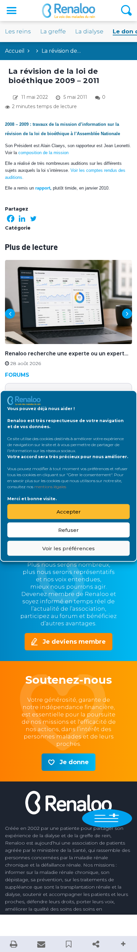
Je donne (74, 762)
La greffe (53, 31)
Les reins (18, 31)
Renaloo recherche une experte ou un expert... (66, 353)
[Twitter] (33, 219)
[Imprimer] (13, 944)
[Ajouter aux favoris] (68, 944)
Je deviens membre (74, 641)
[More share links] (123, 944)
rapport (42, 188)
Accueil (15, 51)
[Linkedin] (22, 219)
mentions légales (50, 486)
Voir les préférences (68, 548)
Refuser (68, 530)
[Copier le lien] (95, 944)
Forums (17, 375)
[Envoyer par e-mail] (41, 944)
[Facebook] (11, 219)
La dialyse (89, 31)
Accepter (69, 511)
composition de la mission (43, 152)
